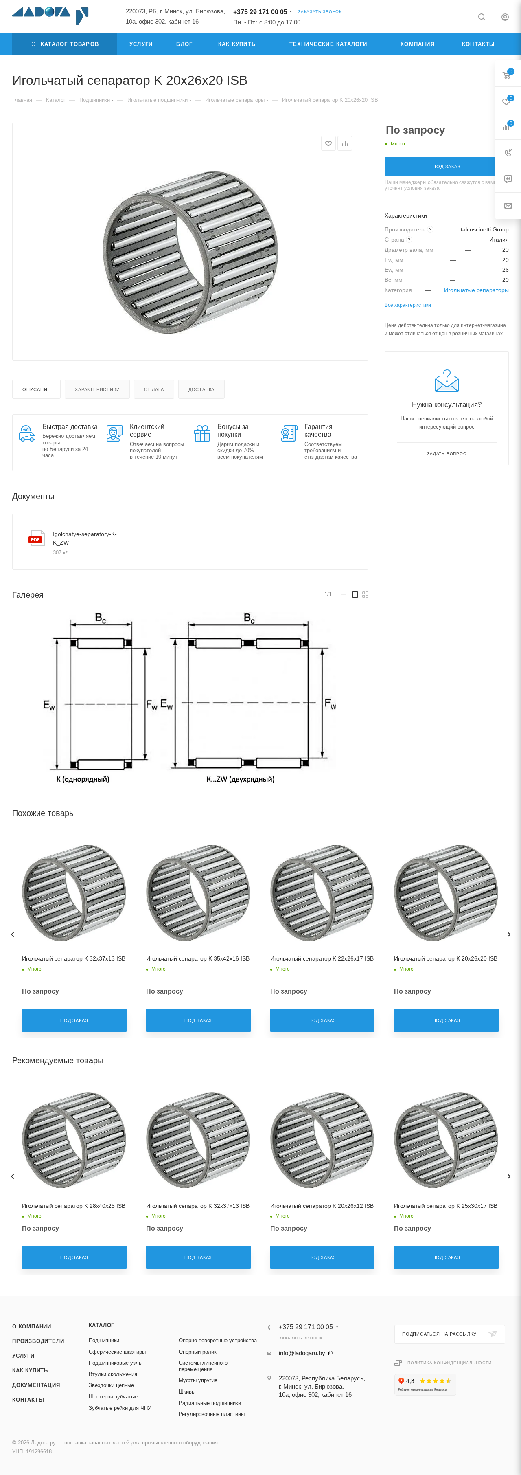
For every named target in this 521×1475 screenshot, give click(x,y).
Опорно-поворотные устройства (218, 1340)
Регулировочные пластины (212, 1414)
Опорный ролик (198, 1352)
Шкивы (187, 1392)
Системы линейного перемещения (203, 1366)
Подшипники (104, 1340)
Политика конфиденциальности (449, 1363)
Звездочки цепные (111, 1385)
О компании (31, 1326)
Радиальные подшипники (210, 1403)
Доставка (201, 389)
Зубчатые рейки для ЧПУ (120, 1408)
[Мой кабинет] (505, 18)
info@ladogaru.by (302, 1353)
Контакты (28, 1400)
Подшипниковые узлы (115, 1363)
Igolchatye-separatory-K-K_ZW (85, 538)
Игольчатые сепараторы (476, 290)
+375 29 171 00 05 (260, 12)
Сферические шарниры (117, 1352)
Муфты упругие (198, 1380)
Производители (38, 1341)
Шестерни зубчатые (113, 1397)
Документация (36, 1385)
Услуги (23, 1356)
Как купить (30, 1370)
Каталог (102, 1325)
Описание (36, 389)
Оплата (154, 389)
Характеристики (97, 389)
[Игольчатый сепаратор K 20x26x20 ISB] (190, 252)
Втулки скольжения (113, 1374)
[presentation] (12, 934)
